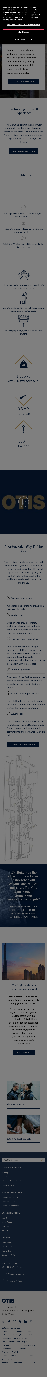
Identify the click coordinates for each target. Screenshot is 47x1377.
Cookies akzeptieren (23, 39)
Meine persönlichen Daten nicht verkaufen (23, 25)
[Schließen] (44, 3)
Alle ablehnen (23, 32)
